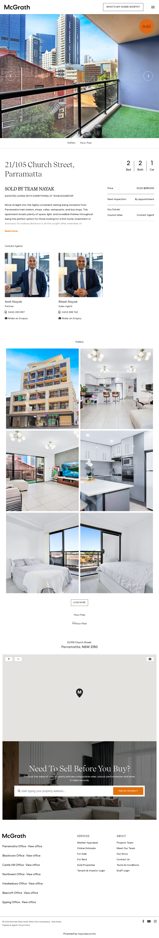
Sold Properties (86, 865)
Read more (11, 231)
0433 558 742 (70, 312)
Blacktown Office (13, 856)
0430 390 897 (16, 312)
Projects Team (125, 843)
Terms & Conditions (128, 865)
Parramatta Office (14, 846)
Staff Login (123, 871)
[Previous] (11, 76)
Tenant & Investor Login (91, 871)
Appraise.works (87, 934)
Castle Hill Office (13, 865)
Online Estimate (86, 848)
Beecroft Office (12, 893)
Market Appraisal (87, 843)
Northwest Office (13, 874)
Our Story (122, 854)
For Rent (82, 860)
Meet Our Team (126, 848)
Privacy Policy (24, 925)
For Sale (82, 854)
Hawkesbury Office (14, 883)
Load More (79, 603)
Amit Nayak (13, 302)
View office (35, 846)
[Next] (148, 76)
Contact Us (123, 860)
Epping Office (11, 902)
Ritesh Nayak (68, 302)
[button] (153, 7)
